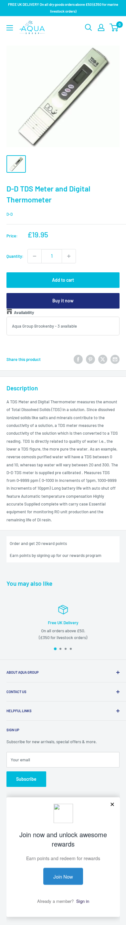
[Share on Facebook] (78, 359)
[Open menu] (9, 27)
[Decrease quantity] (34, 256)
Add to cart (63, 280)
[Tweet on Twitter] (102, 359)
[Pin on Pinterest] (90, 359)
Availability (24, 312)
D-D (9, 214)
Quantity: (15, 256)
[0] (114, 27)
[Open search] (88, 27)
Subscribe (26, 779)
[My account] (101, 27)
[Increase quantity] (69, 256)
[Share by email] (115, 359)
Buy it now (63, 300)
